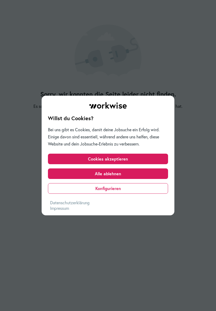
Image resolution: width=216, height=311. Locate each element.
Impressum (59, 208)
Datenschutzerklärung (70, 202)
